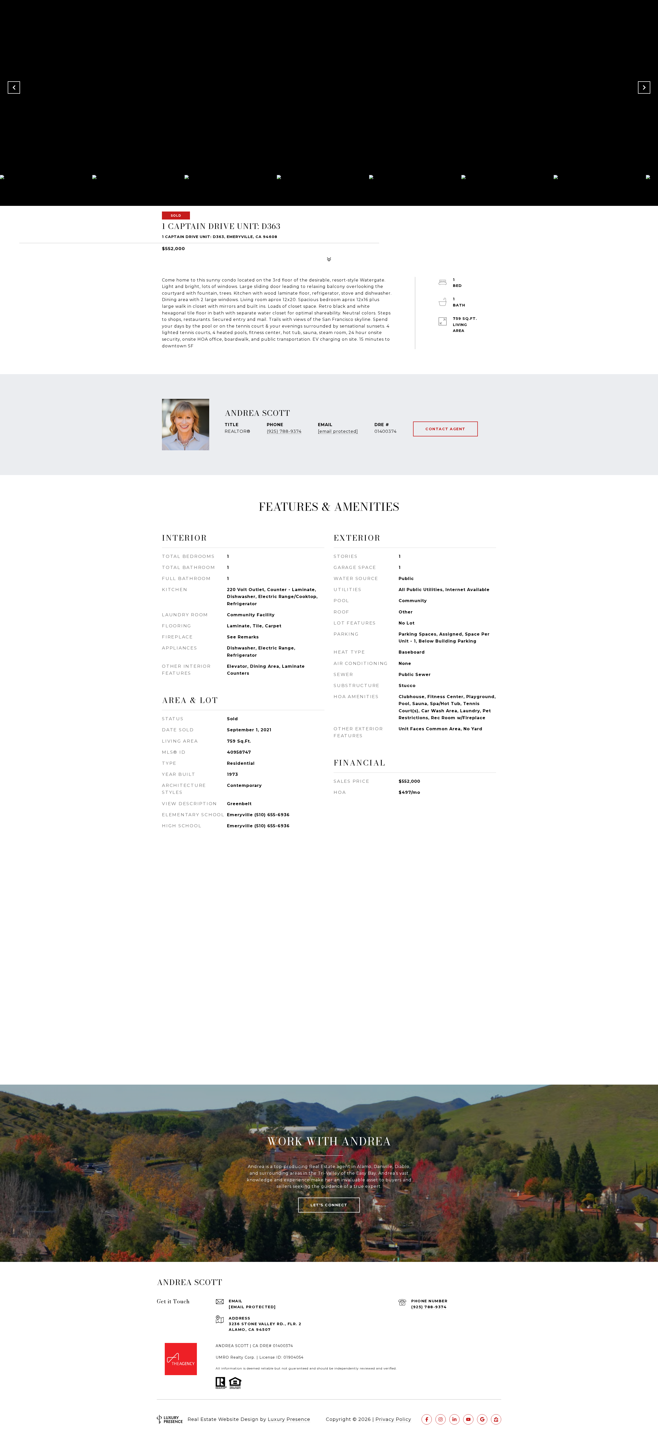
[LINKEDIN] (454, 1419)
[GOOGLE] (482, 1419)
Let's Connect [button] (329, 1205)
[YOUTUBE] (468, 1419)
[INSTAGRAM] (440, 1419)
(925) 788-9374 (284, 431)
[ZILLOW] (496, 1419)
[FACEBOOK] (427, 1419)
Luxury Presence (289, 1419)
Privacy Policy (393, 1419)
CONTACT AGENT (445, 429)
